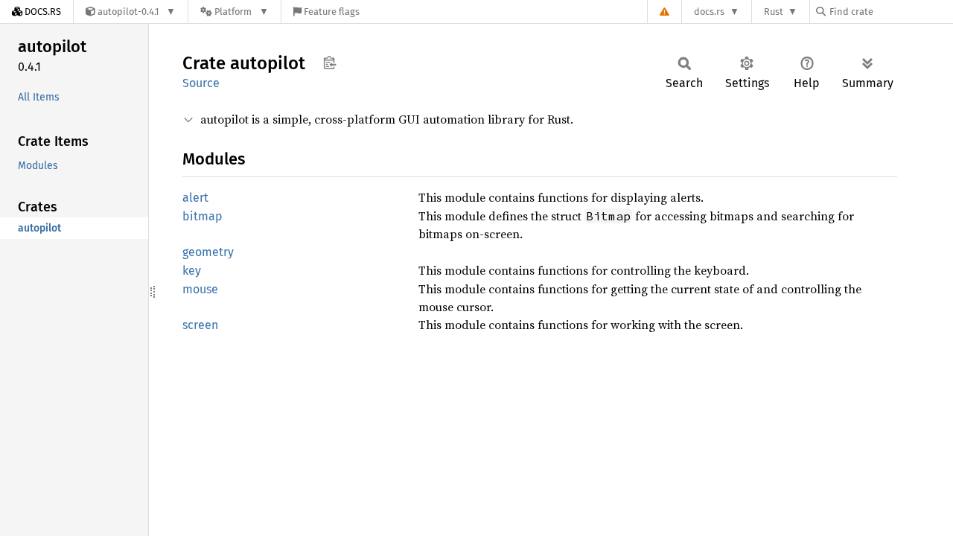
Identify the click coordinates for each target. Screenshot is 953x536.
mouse (200, 289)
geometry (208, 252)
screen (200, 325)
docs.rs (709, 11)
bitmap (202, 216)
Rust (773, 11)
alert (195, 198)
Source (201, 83)
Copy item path (329, 62)
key (191, 271)
